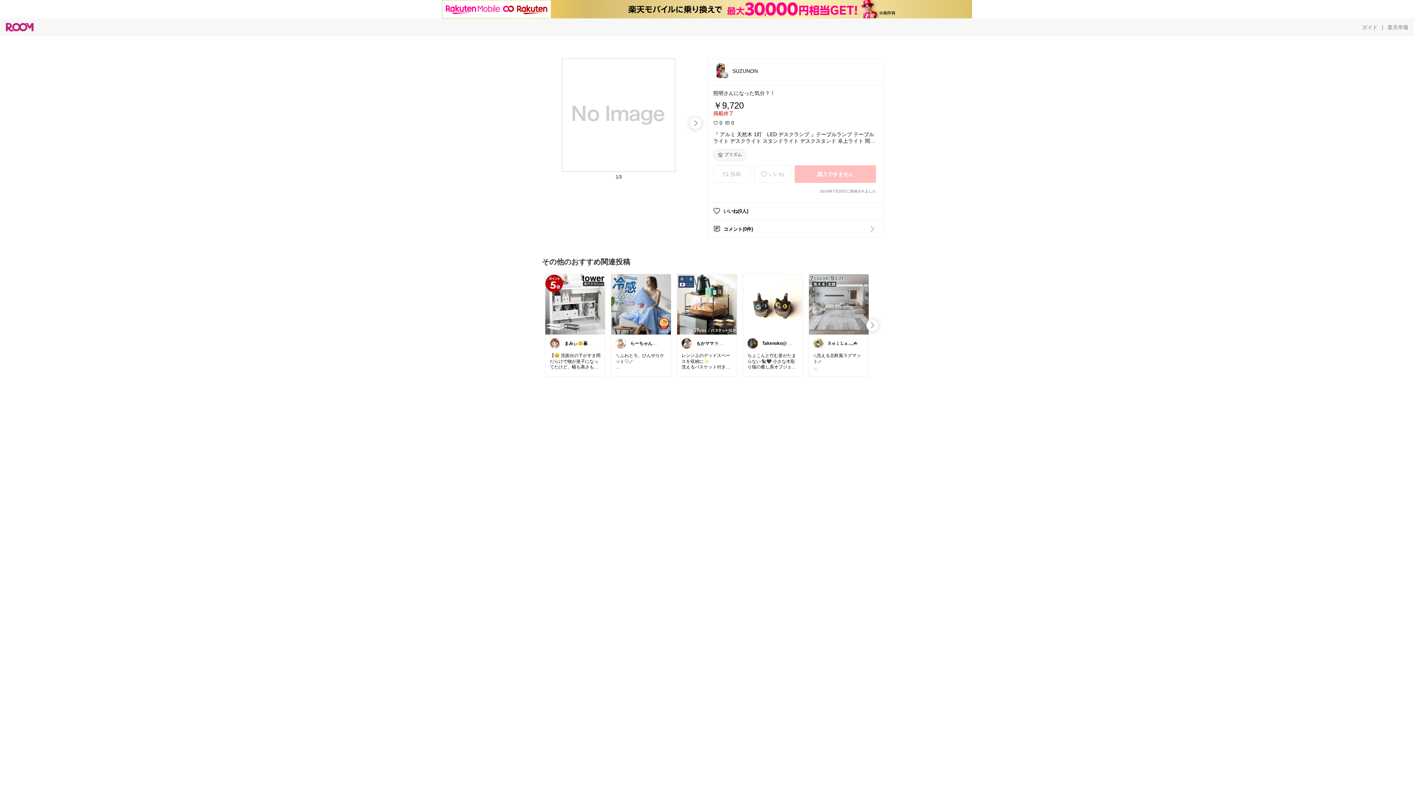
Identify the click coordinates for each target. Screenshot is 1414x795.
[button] (720, 70)
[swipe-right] (695, 123)
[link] (575, 304)
